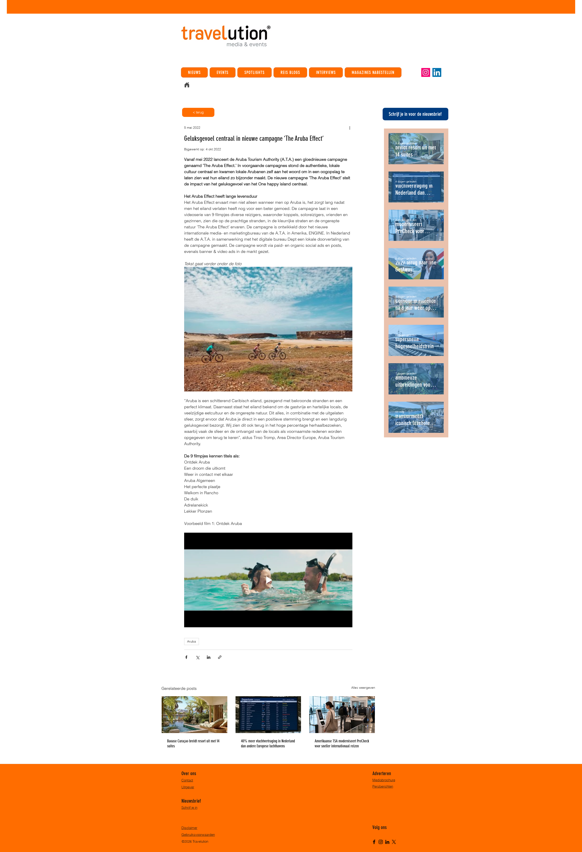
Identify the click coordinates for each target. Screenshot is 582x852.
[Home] (187, 84)
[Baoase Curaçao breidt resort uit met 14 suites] (194, 714)
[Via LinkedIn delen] (208, 657)
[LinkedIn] (436, 72)
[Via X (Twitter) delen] (197, 657)
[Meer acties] (349, 127)
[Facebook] (374, 842)
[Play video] (268, 580)
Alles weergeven (363, 688)
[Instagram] (425, 72)
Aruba (191, 641)
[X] (394, 842)
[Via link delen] (220, 657)
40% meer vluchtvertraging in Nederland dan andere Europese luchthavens (268, 744)
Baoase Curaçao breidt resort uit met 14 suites (193, 744)
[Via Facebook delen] (186, 657)
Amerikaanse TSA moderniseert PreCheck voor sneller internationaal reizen (342, 744)
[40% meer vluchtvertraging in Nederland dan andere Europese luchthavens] (268, 714)
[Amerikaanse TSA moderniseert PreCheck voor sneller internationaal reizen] (342, 714)
